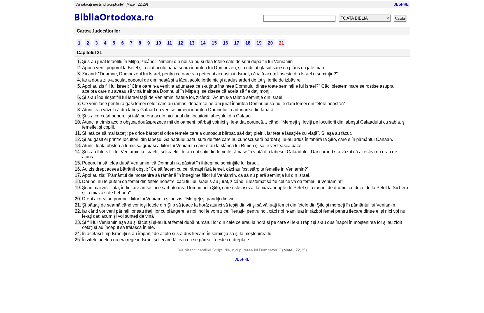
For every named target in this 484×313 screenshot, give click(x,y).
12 (180, 43)
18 (247, 43)
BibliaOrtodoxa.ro (114, 17)
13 (191, 43)
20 (270, 43)
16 (225, 43)
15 (214, 43)
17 (236, 43)
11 (169, 43)
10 (158, 43)
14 (203, 43)
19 (259, 43)
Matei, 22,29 (294, 250)
